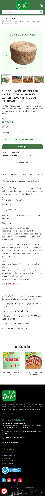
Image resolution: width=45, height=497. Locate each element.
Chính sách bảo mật (7, 453)
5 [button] (26, 68)
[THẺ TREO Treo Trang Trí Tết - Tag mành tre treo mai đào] (33, 360)
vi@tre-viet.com (13, 442)
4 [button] (24, 68)
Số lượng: (5, 132)
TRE (15, 304)
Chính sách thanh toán (8, 461)
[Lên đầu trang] (41, 486)
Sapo (27, 493)
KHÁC (15, 324)
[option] (22, 51)
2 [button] (19, 68)
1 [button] (17, 68)
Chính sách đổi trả (7, 458)
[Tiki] (4, 480)
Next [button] (41, 80)
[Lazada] (14, 480)
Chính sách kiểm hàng (8, 463)
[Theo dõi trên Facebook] (3, 413)
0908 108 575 (23, 437)
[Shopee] (9, 480)
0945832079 (14, 437)
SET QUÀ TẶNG (14, 328)
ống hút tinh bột (24, 324)
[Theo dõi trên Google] (8, 413)
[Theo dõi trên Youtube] (12, 413)
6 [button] (28, 68)
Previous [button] (3, 80)
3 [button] (21, 68)
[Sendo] (20, 480)
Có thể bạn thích (22, 346)
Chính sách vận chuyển (9, 455)
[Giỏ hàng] (40, 4)
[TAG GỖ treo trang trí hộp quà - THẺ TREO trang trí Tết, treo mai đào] (11, 360)
